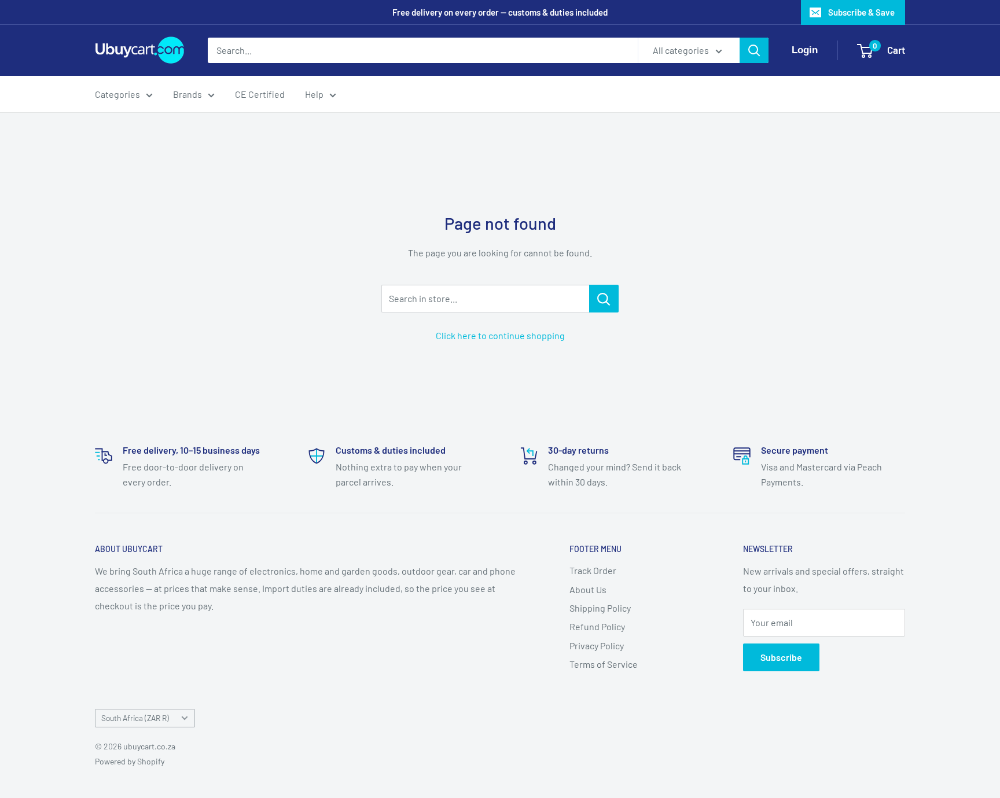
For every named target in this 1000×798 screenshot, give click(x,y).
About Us (587, 589)
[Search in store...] (604, 298)
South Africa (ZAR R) (135, 718)
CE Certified (260, 94)
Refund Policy (597, 626)
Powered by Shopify (129, 761)
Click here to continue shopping (500, 335)
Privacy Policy (596, 645)
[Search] (754, 50)
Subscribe (781, 657)
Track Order (592, 570)
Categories (117, 94)
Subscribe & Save (861, 12)
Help (314, 94)
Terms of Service (603, 664)
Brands (187, 94)
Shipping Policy (600, 607)
